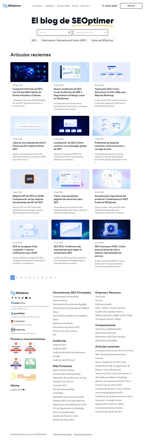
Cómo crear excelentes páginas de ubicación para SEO (68, 199)
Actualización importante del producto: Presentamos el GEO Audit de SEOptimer (111, 199)
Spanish (111, 311)
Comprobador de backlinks (66, 296)
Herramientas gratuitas (64, 389)
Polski (129, 315)
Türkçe (118, 319)
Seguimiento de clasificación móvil (69, 404)
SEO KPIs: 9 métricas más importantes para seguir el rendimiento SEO (68, 249)
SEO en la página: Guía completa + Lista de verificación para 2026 (25, 249)
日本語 (115, 315)
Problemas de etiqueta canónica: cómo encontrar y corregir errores (110, 146)
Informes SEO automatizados (66, 374)
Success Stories (63, 6)
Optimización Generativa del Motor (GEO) (64, 40)
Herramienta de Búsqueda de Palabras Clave (71, 310)
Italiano (105, 308)
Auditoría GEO (60, 348)
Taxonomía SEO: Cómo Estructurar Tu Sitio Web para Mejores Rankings (110, 92)
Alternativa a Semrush (105, 332)
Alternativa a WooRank (106, 340)
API (54, 334)
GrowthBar (58, 393)
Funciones (37, 6)
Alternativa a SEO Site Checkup (110, 336)
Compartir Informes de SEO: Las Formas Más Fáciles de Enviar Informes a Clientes (28, 92)
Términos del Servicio (83, 434)
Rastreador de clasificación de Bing (69, 377)
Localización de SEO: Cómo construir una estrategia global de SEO (70, 146)
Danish (113, 308)
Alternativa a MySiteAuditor (108, 329)
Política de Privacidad (62, 434)
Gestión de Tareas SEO (63, 419)
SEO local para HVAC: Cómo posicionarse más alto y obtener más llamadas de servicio (110, 251)
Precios (75, 6)
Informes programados (64, 412)
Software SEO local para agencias (69, 400)
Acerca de (100, 296)
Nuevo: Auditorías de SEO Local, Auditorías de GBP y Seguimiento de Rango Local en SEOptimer (69, 93)
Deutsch (121, 308)
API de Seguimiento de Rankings (68, 408)
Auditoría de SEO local (63, 360)
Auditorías (49, 6)
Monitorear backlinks (63, 323)
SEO (34, 40)
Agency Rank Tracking (63, 370)
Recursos (85, 6)
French (119, 311)
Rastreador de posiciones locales (68, 396)
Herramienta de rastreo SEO (66, 327)
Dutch (122, 315)
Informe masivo (60, 300)
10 (51, 278)
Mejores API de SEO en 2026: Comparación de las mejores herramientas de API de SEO (28, 199)
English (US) (101, 311)
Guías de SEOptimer (102, 40)
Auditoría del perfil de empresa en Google (69, 354)
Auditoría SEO (59, 344)
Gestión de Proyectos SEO (65, 416)
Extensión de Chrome (63, 381)
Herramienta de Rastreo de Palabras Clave (70, 317)
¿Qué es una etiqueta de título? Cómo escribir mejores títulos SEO (29, 146)
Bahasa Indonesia (103, 315)
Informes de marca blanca (65, 331)
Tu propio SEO (60, 385)
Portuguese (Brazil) (104, 319)
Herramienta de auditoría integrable (70, 304)
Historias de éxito (103, 304)
